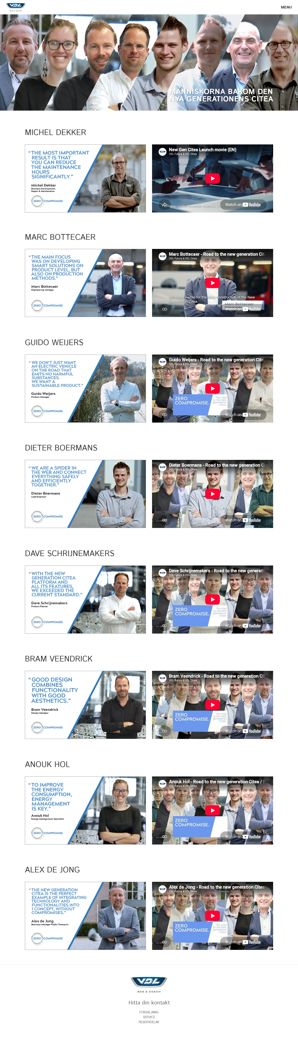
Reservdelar (149, 1022)
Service (149, 1017)
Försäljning (149, 1012)
